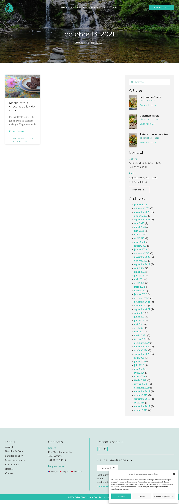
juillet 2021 (140, 316)
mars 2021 (139, 331)
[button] (173, 474)
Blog (105, 7)
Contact (115, 7)
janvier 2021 (140, 339)
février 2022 (140, 290)
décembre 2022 (142, 253)
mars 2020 (139, 376)
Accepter (121, 496)
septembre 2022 (142, 264)
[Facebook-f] (99, 449)
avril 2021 (139, 328)
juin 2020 (139, 365)
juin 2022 (139, 275)
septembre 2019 (142, 399)
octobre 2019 (141, 395)
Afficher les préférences (164, 496)
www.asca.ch (103, 486)
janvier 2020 (140, 384)
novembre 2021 (142, 301)
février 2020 (140, 380)
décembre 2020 (142, 343)
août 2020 (139, 358)
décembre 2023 (142, 208)
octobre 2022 (141, 260)
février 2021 (140, 335)
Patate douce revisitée (154, 134)
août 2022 (139, 268)
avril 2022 (139, 283)
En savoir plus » (17, 131)
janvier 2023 (140, 249)
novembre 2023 (142, 212)
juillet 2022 (140, 272)
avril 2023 (139, 238)
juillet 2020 (140, 361)
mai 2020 (139, 369)
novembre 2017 (142, 406)
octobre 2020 (141, 350)
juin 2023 (139, 231)
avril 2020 (139, 372)
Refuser (142, 496)
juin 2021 (139, 320)
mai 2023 (139, 234)
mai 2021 (139, 324)
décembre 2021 (142, 298)
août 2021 (139, 313)
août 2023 (139, 223)
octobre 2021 (141, 305)
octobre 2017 (141, 410)
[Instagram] (105, 449)
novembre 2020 (142, 346)
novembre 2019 (142, 391)
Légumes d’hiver (150, 97)
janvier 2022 (140, 294)
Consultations (94, 7)
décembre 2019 (142, 387)
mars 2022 (139, 286)
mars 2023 (139, 242)
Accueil (64, 7)
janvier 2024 (140, 204)
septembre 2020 (142, 354)
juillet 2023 (140, 227)
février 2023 (140, 245)
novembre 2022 (142, 257)
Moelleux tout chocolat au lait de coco (22, 106)
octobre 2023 (141, 216)
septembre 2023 (142, 219)
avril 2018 (139, 402)
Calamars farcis (149, 115)
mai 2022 (139, 279)
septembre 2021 (142, 309)
